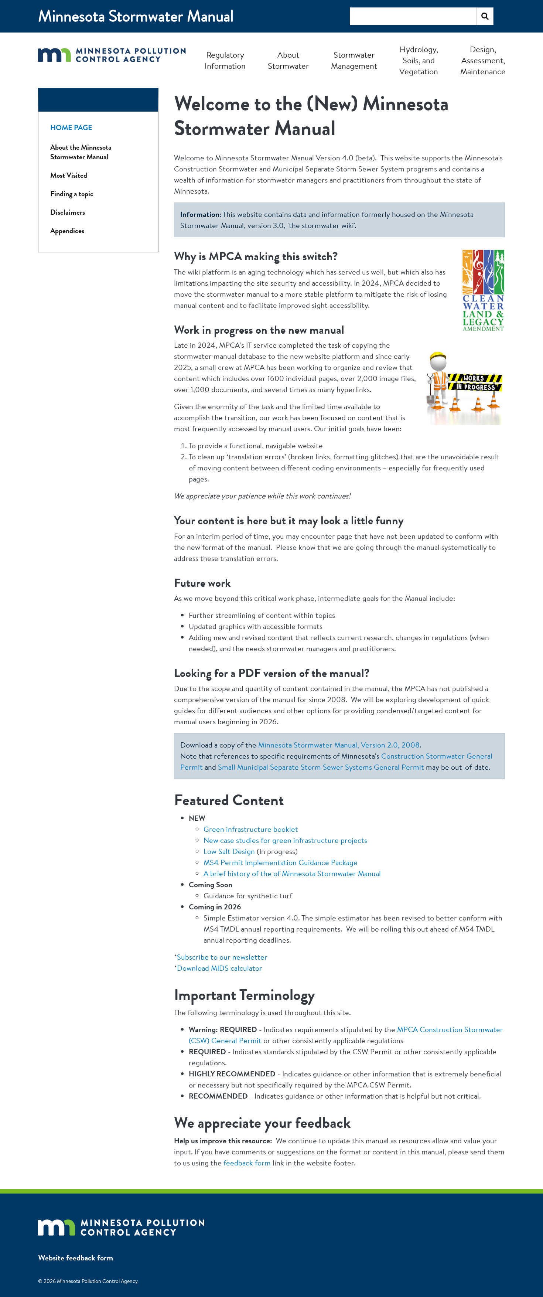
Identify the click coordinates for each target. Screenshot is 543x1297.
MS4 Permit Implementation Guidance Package (281, 862)
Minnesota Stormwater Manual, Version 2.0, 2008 (339, 745)
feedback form (247, 1163)
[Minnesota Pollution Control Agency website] (121, 1224)
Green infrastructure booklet (251, 829)
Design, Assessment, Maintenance (483, 60)
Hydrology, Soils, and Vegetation (418, 60)
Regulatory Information (225, 60)
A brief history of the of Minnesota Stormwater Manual (292, 873)
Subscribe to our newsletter (222, 957)
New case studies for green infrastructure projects (285, 840)
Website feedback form (75, 1257)
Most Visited (68, 175)
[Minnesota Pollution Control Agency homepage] (112, 60)
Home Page (71, 127)
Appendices (67, 230)
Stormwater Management (354, 60)
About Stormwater (288, 60)
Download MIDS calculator (219, 968)
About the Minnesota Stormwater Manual (81, 152)
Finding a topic (71, 193)
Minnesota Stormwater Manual (135, 16)
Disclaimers (67, 212)
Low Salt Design (229, 851)
